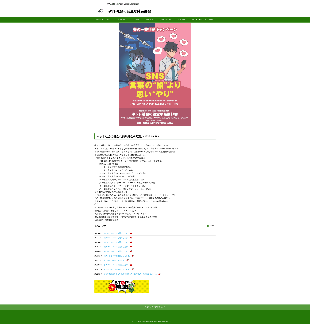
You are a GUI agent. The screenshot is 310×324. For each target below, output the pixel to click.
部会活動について (103, 19)
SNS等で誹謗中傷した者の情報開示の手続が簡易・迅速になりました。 (131, 274)
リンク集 (135, 19)
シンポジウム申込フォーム (203, 19)
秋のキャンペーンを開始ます (115, 260)
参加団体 (121, 19)
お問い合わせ (165, 19)
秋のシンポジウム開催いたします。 (117, 256)
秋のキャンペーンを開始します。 (116, 238)
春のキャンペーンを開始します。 (116, 233)
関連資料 (149, 19)
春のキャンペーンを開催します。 (116, 265)
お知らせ (181, 19)
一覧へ (213, 225)
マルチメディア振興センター (156, 307)
